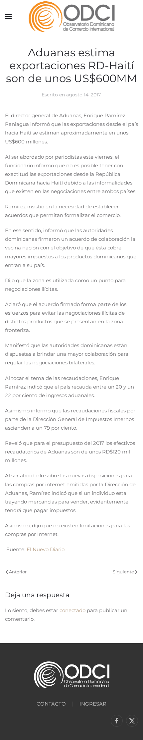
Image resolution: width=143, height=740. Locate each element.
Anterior (18, 571)
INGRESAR (92, 704)
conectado (72, 610)
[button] (8, 16)
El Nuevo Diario (46, 549)
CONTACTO (51, 704)
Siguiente (123, 571)
